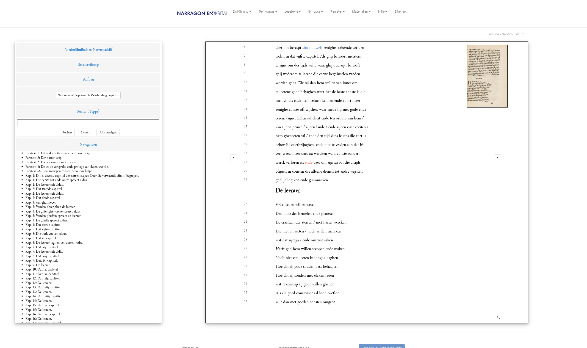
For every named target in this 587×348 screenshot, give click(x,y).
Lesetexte (292, 11)
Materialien (360, 11)
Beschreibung (88, 64)
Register (336, 11)
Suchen (67, 132)
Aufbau (88, 79)
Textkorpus (267, 11)
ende (308, 162)
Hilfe (381, 11)
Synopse (314, 11)
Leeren (85, 132)
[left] (233, 158)
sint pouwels (312, 47)
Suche (81, 111)
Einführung (241, 11)
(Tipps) (94, 111)
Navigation (88, 144)
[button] (88, 95)
